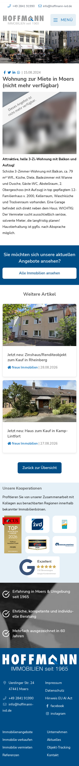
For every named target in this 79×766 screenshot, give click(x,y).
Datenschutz (54, 690)
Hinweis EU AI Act (58, 698)
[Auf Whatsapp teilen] (18, 72)
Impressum (53, 683)
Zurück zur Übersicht (39, 467)
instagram (58, 713)
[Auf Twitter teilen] (9, 72)
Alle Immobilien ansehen (39, 273)
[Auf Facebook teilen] (4, 72)
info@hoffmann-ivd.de (57, 6)
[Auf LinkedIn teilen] (14, 72)
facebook (57, 706)
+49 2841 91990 (23, 6)
